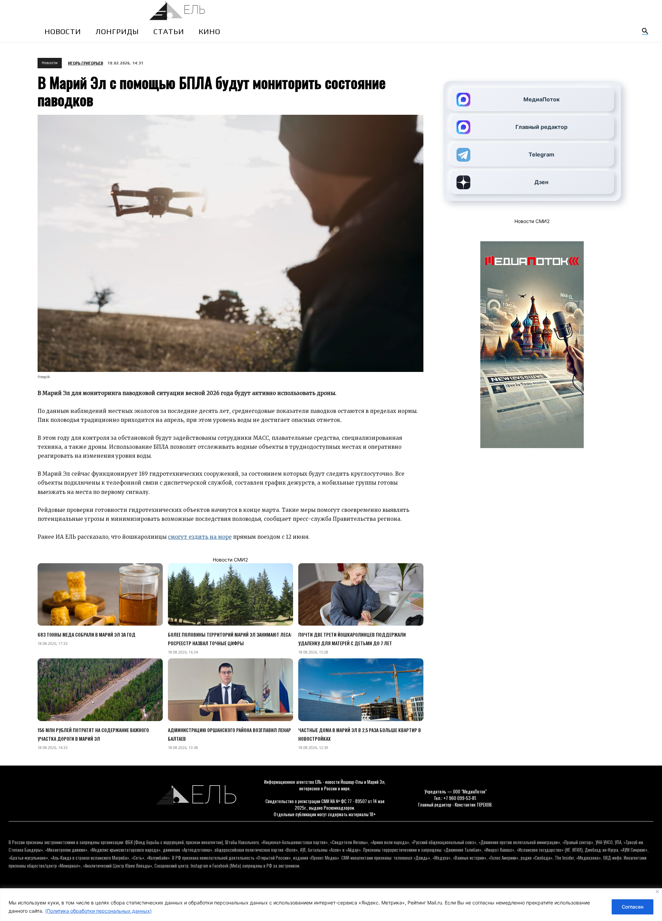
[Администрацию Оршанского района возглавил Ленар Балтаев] (230, 689)
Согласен (632, 907)
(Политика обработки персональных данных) (98, 911)
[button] (645, 31)
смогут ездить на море (200, 537)
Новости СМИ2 (230, 560)
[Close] (657, 891)
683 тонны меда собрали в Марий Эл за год (87, 634)
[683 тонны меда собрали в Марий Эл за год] (100, 594)
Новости (50, 63)
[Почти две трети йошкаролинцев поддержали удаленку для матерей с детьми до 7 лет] (360, 594)
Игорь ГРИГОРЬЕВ (85, 63)
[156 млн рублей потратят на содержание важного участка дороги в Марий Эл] (100, 689)
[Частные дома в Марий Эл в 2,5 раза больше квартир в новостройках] (360, 689)
